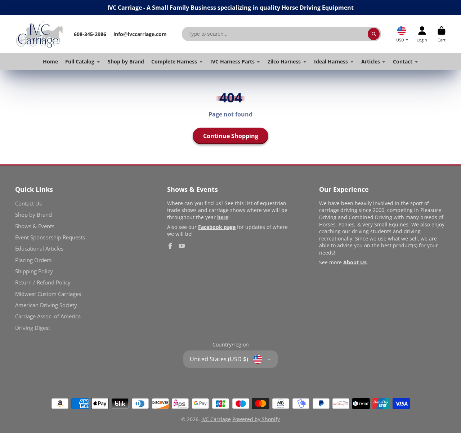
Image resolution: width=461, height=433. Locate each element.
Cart (441, 34)
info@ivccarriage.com (140, 34)
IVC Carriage (216, 419)
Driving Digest (32, 328)
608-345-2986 (90, 34)
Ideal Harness (331, 61)
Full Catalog (79, 61)
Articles (370, 61)
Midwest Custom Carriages (48, 294)
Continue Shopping (230, 136)
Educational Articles (39, 248)
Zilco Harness (284, 61)
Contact (402, 61)
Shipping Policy (34, 271)
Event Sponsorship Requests (50, 237)
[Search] (374, 34)
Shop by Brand (126, 61)
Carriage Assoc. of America (48, 316)
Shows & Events (34, 226)
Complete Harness (174, 61)
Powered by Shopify (256, 419)
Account (422, 34)
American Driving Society (46, 305)
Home (50, 61)
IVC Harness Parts (232, 61)
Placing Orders (33, 260)
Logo (39, 34)
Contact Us (28, 203)
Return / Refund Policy (43, 282)
